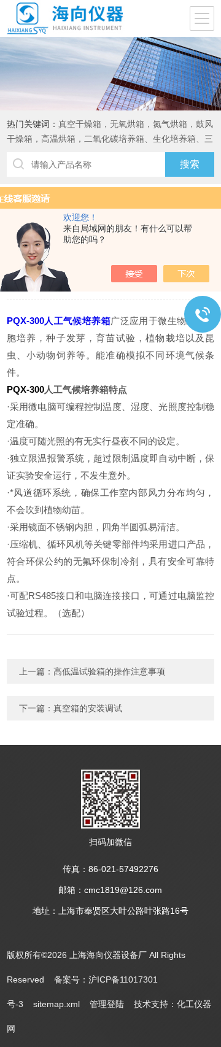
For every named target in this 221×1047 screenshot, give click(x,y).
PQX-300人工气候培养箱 (58, 320)
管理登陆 (107, 1004)
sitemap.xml (56, 1004)
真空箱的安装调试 (87, 708)
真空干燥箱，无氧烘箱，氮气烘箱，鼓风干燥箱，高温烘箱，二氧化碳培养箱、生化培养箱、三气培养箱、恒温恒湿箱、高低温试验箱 (110, 138)
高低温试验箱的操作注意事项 (109, 671)
